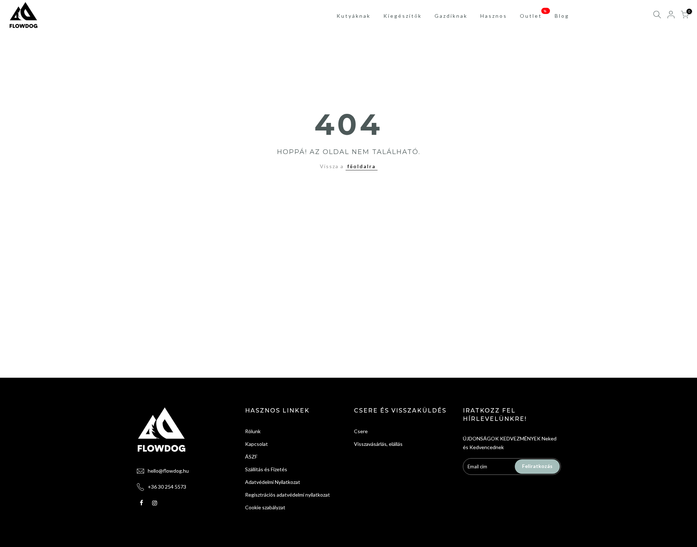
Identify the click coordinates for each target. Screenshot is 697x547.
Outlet (534, 14)
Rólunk (253, 431)
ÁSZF (251, 456)
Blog (562, 16)
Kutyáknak (354, 16)
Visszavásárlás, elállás (378, 444)
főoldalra (361, 166)
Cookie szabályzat (265, 507)
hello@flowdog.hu (168, 471)
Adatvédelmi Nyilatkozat (272, 482)
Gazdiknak (451, 16)
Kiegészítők (402, 16)
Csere (361, 431)
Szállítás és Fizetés (266, 469)
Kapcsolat (256, 444)
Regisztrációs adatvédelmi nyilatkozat (287, 495)
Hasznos (493, 16)
